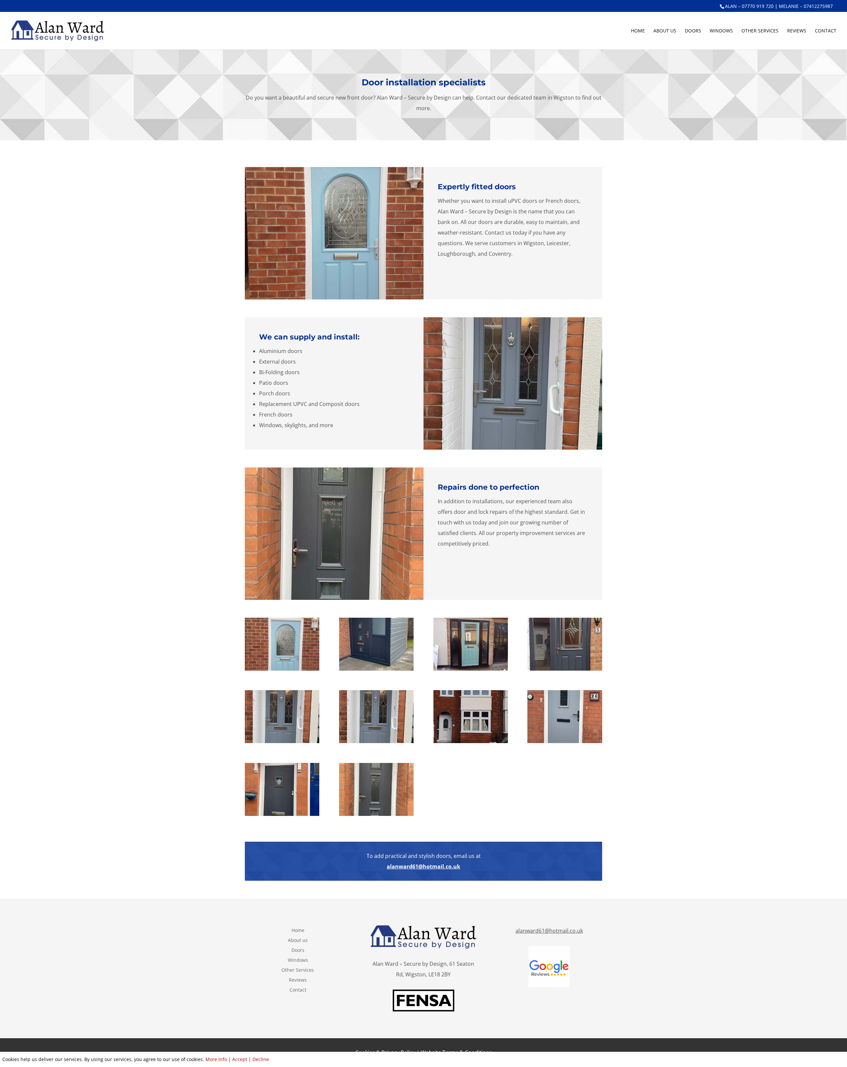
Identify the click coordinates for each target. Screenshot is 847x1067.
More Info (216, 1059)
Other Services (760, 31)
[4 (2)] (376, 741)
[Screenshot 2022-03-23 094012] (282, 668)
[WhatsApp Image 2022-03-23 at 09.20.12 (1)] (470, 668)
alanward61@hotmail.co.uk (423, 866)
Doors (693, 31)
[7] (470, 741)
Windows (721, 31)
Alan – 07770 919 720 (749, 6)
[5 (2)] (564, 741)
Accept (239, 1059)
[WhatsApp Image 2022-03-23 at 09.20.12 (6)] (282, 741)
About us (664, 31)
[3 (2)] (282, 814)
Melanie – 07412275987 (806, 6)
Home (638, 31)
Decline (260, 1059)
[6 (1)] (376, 814)
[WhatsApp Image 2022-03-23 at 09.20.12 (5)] (564, 668)
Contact (825, 31)
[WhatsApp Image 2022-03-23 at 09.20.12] (376, 668)
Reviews (796, 31)
